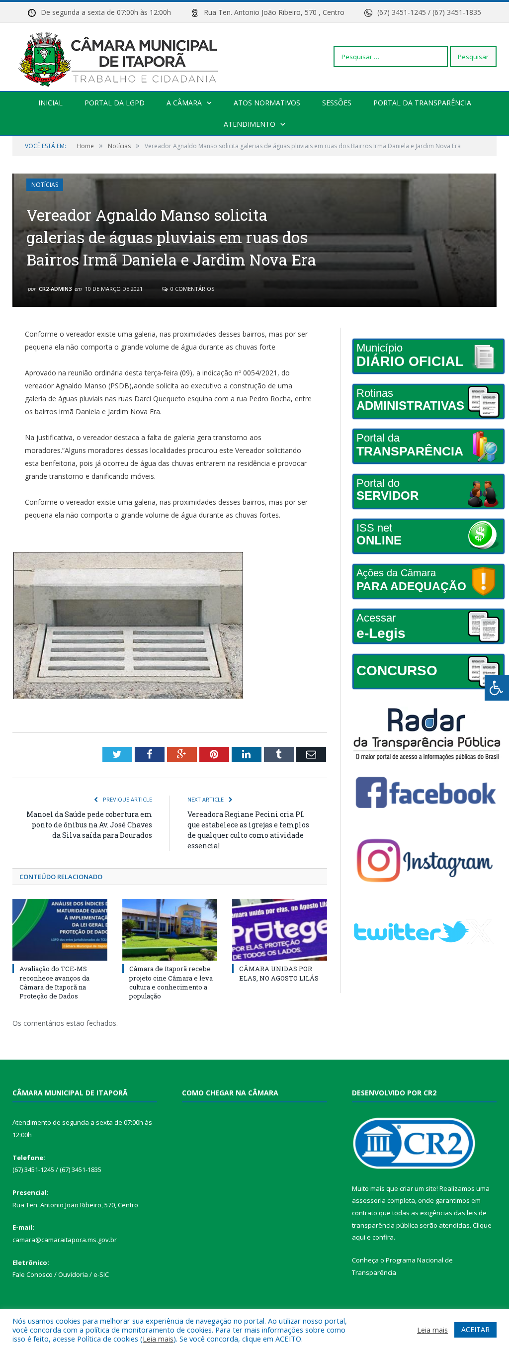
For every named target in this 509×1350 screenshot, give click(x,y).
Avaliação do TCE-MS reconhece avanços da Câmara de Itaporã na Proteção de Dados (54, 982)
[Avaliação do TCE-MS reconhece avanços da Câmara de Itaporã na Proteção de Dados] (59, 930)
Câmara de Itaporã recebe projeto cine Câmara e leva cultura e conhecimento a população (171, 982)
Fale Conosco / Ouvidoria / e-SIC (60, 1274)
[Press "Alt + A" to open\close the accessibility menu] (497, 688)
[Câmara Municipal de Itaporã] (120, 56)
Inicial (50, 102)
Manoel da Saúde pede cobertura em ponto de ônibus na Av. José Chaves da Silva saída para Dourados (89, 825)
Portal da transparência (422, 102)
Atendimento (249, 124)
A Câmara (184, 102)
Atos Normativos (267, 102)
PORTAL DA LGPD (115, 102)
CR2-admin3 (55, 288)
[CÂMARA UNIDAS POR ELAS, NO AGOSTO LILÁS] (279, 930)
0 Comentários (191, 288)
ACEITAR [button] (475, 1329)
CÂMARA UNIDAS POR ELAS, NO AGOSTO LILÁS (279, 973)
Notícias (44, 184)
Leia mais (158, 1338)
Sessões (336, 102)
